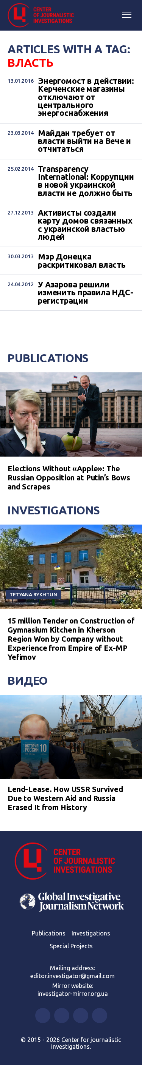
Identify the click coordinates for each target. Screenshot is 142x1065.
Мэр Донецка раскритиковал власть (82, 261)
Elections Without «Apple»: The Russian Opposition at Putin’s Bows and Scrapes (69, 477)
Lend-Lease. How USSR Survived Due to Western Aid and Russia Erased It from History (65, 798)
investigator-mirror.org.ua (72, 993)
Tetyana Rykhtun (33, 594)
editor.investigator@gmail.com (72, 975)
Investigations (54, 510)
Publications (48, 358)
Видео (28, 680)
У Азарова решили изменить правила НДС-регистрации (85, 293)
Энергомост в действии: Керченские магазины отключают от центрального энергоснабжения (86, 97)
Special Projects (71, 946)
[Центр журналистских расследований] (44, 15)
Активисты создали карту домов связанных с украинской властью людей (85, 225)
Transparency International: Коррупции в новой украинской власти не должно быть (86, 181)
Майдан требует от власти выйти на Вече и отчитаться (84, 141)
